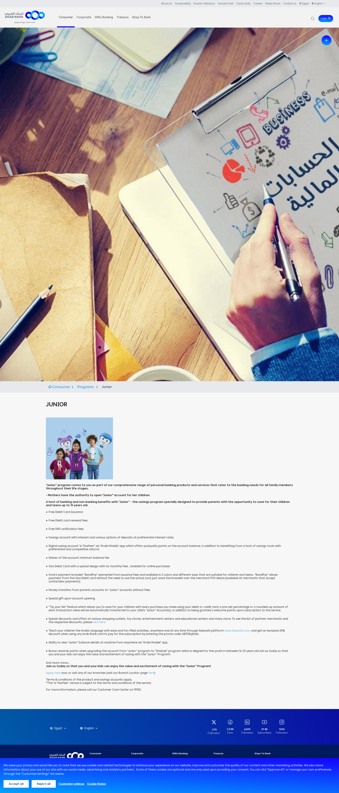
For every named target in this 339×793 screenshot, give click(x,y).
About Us (166, 3)
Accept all (16, 784)
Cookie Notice (96, 783)
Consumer (61, 387)
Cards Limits (243, 3)
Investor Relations (204, 3)
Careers (258, 3)
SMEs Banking (180, 753)
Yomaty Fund (225, 3)
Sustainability (183, 3)
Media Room (272, 3)
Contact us (289, 3)
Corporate (137, 753)
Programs (86, 387)
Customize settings (71, 783)
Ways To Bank (262, 753)
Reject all (43, 784)
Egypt (305, 3)
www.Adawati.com (237, 630)
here (151, 673)
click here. (99, 622)
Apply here (53, 673)
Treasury (218, 753)
